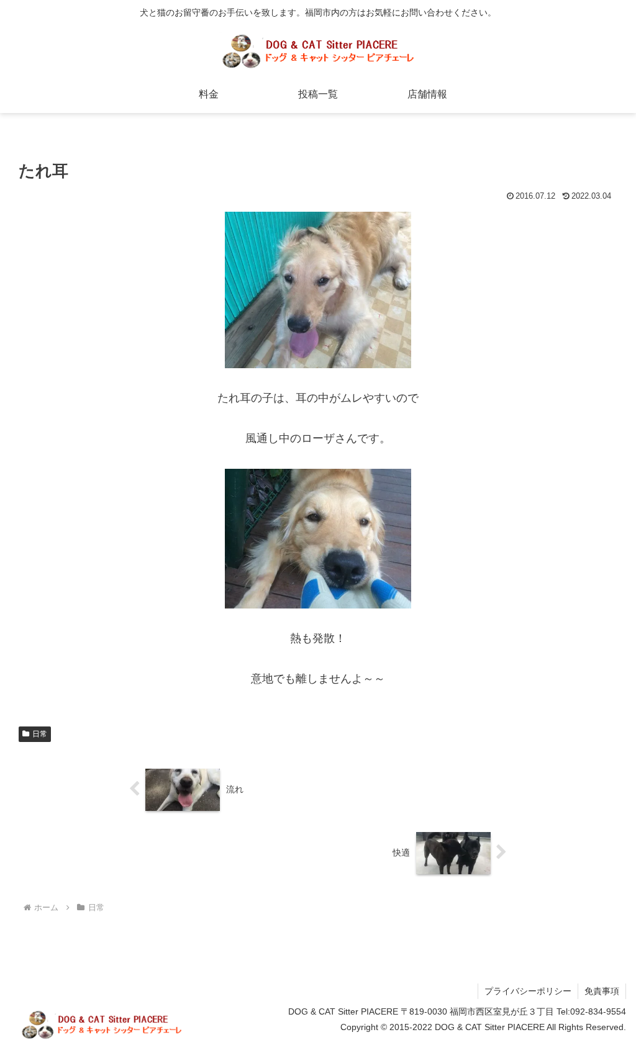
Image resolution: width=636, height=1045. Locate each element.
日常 (39, 734)
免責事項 (601, 991)
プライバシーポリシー (527, 991)
